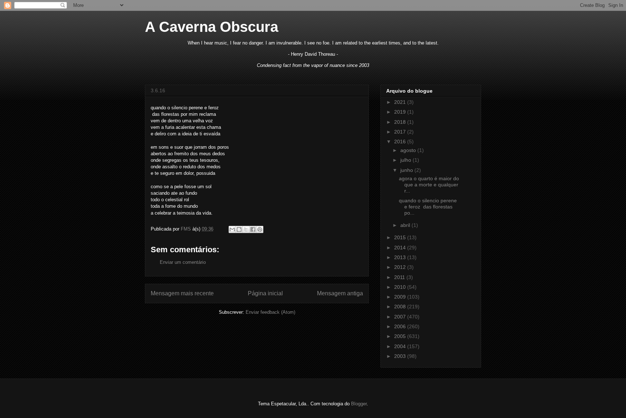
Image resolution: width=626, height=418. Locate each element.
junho (407, 170)
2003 (400, 356)
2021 (400, 102)
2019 (400, 112)
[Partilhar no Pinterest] (259, 229)
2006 (400, 326)
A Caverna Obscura (211, 27)
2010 (400, 287)
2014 (400, 247)
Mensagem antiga (340, 293)
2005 (400, 336)
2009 (400, 297)
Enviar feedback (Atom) (270, 312)
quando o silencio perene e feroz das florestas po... (428, 207)
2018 (400, 122)
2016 (400, 141)
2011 (400, 277)
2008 (400, 306)
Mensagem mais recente (182, 293)
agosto (408, 150)
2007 (400, 317)
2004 (400, 346)
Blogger (359, 403)
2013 (400, 257)
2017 (400, 132)
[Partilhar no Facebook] (252, 229)
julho (406, 160)
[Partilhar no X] (246, 229)
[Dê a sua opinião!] (239, 229)
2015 (400, 237)
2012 (400, 267)
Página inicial (265, 293)
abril (406, 225)
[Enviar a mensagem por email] (232, 229)
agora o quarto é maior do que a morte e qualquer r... (429, 185)
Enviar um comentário (183, 262)
